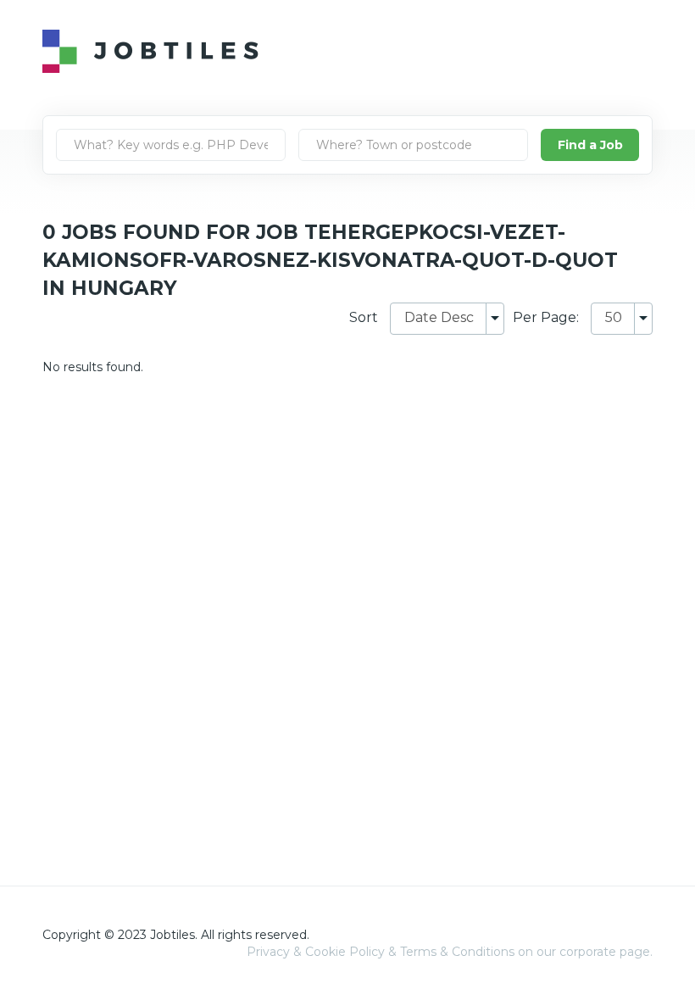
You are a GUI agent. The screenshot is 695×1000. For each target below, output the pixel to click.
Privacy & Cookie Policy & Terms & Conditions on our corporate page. (450, 951)
